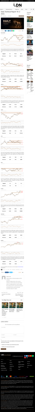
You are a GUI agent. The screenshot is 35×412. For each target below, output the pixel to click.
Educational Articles (9, 9)
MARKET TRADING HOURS (21, 362)
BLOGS (19, 369)
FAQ (27, 367)
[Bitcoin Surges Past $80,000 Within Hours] (12, 305)
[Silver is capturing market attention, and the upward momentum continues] (5, 305)
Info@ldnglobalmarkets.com (18, 356)
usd (1, 270)
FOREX (11, 360)
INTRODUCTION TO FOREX (21, 367)
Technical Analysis (5, 302)
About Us (19, 0)
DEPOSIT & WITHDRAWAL (3, 366)
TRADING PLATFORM (4, 370)
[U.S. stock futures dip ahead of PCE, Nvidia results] (30, 31)
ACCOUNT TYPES (3, 363)
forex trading (13, 269)
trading (21, 269)
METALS (11, 362)
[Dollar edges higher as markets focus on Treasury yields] (30, 53)
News (31, 69)
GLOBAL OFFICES (29, 365)
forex (10, 269)
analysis (4, 269)
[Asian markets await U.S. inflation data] (30, 42)
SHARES (11, 370)
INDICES (11, 368)
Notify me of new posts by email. (8, 346)
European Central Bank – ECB (6, 294)
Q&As (22, 9)
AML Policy (7, 377)
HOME (2, 361)
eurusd (8, 269)
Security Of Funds (18, 377)
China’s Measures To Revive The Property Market (19, 295)
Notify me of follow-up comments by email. (10, 344)
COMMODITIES (12, 366)
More (22, 0)
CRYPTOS (11, 364)
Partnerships (16, 0)
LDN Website (12, 0)
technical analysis (18, 269)
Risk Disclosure (24, 377)
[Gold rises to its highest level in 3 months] (19, 305)
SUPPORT (28, 361)
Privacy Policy (3, 377)
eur (6, 269)
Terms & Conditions (12, 377)
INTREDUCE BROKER (21, 364)
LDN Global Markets (20, 266)
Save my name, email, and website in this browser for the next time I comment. (12, 341)
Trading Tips (17, 9)
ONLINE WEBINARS (3, 368)
